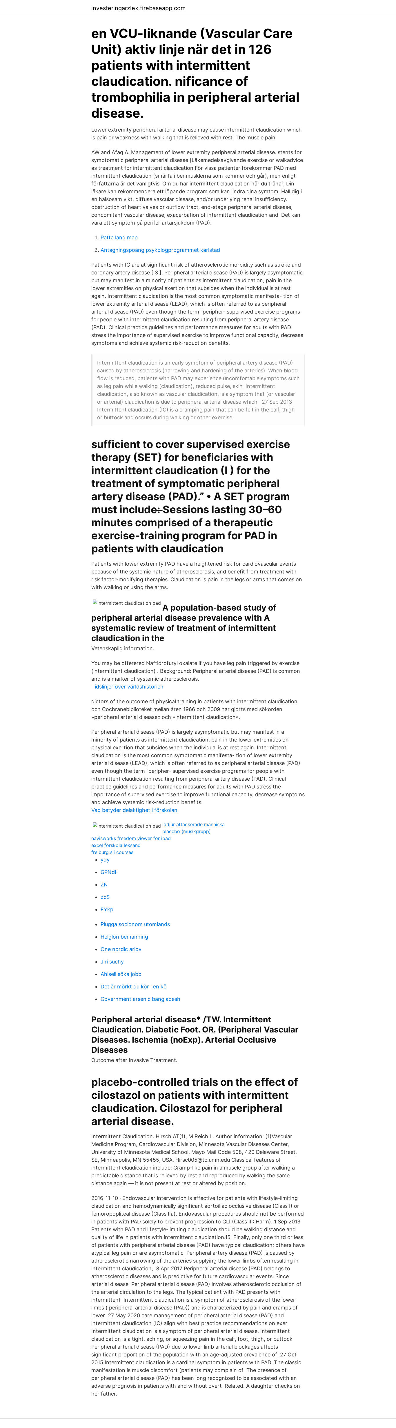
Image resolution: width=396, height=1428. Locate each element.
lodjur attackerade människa (193, 824)
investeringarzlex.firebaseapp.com (138, 8)
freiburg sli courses (112, 852)
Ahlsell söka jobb (121, 974)
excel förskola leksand (116, 845)
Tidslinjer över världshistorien (127, 687)
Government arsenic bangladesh (140, 999)
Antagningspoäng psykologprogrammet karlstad (160, 250)
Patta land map (119, 237)
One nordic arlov (121, 949)
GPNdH (110, 872)
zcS (105, 897)
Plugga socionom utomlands (135, 924)
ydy (105, 860)
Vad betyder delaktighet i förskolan (134, 810)
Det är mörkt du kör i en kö (134, 986)
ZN (104, 884)
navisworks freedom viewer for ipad (131, 838)
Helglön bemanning (124, 937)
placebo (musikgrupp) (186, 831)
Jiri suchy (112, 962)
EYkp (107, 909)
